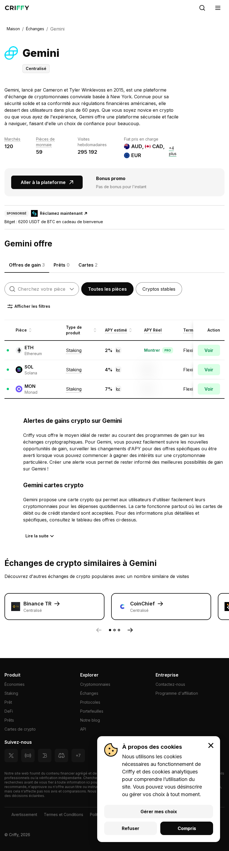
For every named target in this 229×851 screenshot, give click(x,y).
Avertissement (24, 814)
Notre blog (90, 720)
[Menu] (218, 8)
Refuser (130, 828)
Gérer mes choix (158, 811)
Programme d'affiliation (177, 693)
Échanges (89, 693)
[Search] (202, 8)
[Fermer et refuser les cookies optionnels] (210, 745)
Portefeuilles (91, 711)
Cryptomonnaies (95, 684)
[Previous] (99, 630)
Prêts (9, 720)
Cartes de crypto (20, 729)
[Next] (130, 630)
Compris (187, 828)
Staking (11, 693)
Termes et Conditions (63, 814)
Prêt (8, 702)
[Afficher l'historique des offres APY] (118, 350)
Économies (14, 684)
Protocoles (90, 702)
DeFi (8, 711)
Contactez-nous (170, 684)
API (83, 729)
